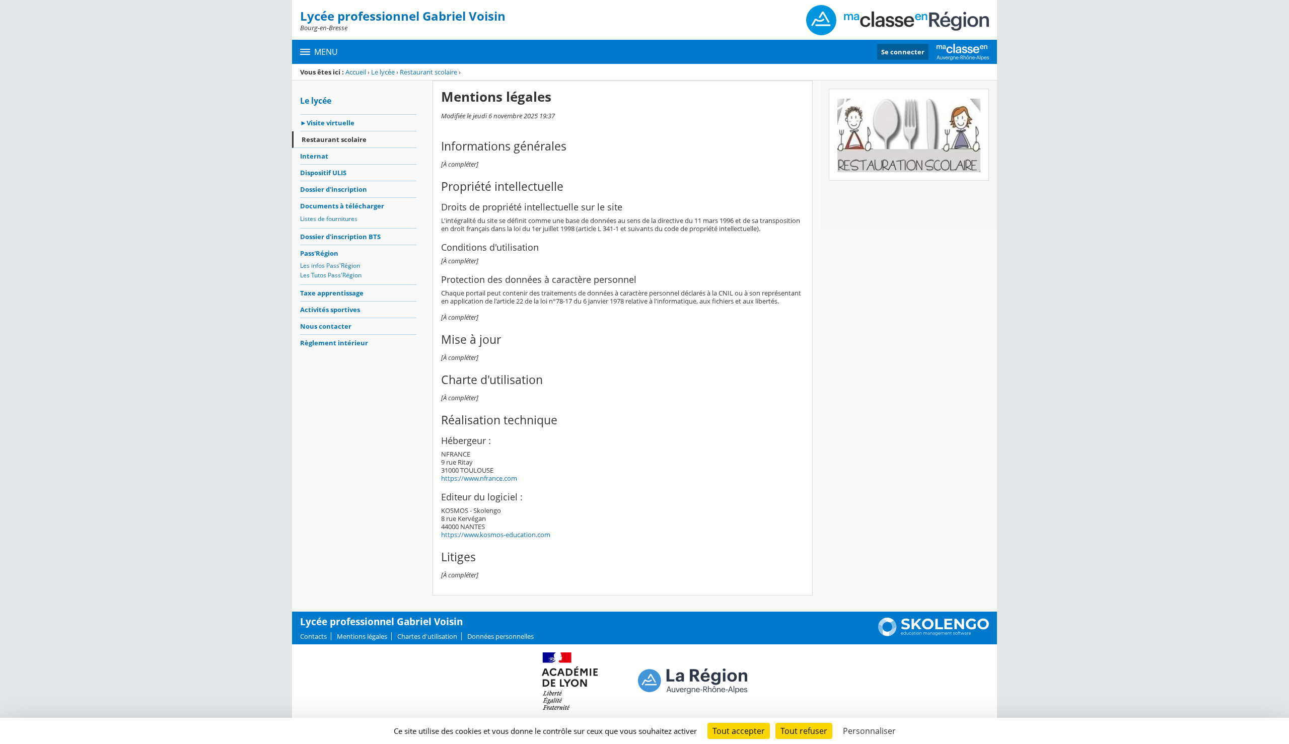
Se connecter (902, 51)
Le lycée (383, 72)
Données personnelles (500, 636)
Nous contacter (325, 326)
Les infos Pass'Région (330, 265)
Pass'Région (319, 253)
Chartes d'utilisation (427, 636)
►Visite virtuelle (327, 122)
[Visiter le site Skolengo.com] (933, 633)
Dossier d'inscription (333, 189)
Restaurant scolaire (428, 72)
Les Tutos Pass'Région (331, 275)
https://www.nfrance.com (479, 478)
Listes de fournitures (328, 218)
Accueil (355, 72)
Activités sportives (330, 309)
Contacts (313, 636)
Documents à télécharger (342, 205)
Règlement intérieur (334, 342)
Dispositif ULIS (323, 172)
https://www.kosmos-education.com (495, 534)
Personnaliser (869, 730)
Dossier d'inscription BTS (340, 236)
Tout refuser (803, 730)
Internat (314, 156)
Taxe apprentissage (332, 292)
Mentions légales (362, 636)
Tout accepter (738, 730)
